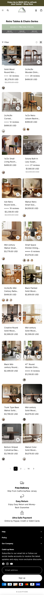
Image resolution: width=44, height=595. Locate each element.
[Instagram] (7, 563)
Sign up (22, 578)
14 (28, 469)
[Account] (36, 10)
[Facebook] (3, 563)
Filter (6, 42)
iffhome (25, 592)
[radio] (3, 87)
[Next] (33, 468)
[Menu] (2, 10)
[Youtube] (11, 563)
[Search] (7, 10)
